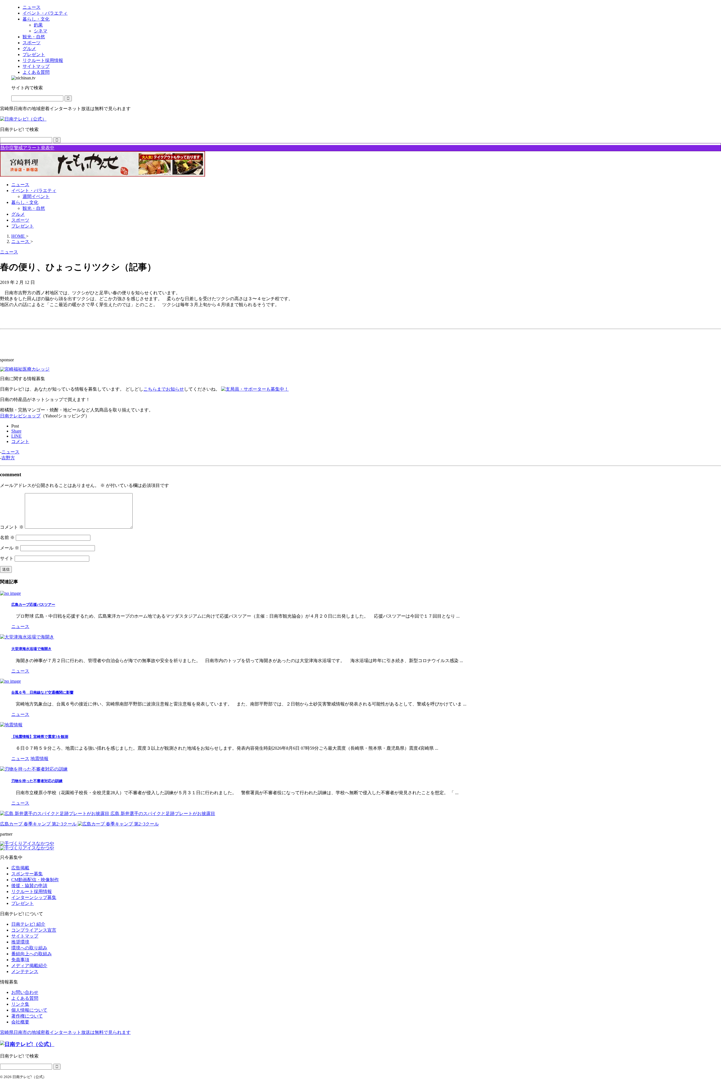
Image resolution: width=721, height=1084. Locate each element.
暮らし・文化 (24, 202)
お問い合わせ (24, 992)
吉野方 (8, 457)
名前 (7, 537)
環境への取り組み (29, 947)
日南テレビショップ (20, 415)
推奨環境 (20, 942)
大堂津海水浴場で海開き (31, 649)
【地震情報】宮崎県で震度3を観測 (39, 736)
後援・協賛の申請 (29, 885)
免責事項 (20, 959)
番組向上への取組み (31, 953)
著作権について (27, 1016)
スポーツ (20, 220)
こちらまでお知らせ (163, 389)
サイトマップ (24, 936)
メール (9, 548)
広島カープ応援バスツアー (33, 604)
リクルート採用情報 (31, 891)
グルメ (18, 214)
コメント (12, 527)
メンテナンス (24, 971)
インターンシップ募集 (33, 897)
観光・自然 (34, 208)
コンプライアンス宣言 (33, 930)
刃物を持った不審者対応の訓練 (37, 781)
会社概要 (20, 1022)
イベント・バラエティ (33, 190)
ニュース (20, 184)
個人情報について (29, 1010)
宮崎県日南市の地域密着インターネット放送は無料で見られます (65, 1032)
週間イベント (36, 196)
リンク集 (20, 1004)
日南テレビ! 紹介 (28, 924)
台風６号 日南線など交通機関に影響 (42, 692)
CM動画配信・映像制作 (35, 879)
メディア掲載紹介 (29, 965)
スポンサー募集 (27, 873)
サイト (7, 558)
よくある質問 (24, 998)
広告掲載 (20, 867)
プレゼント (22, 226)
